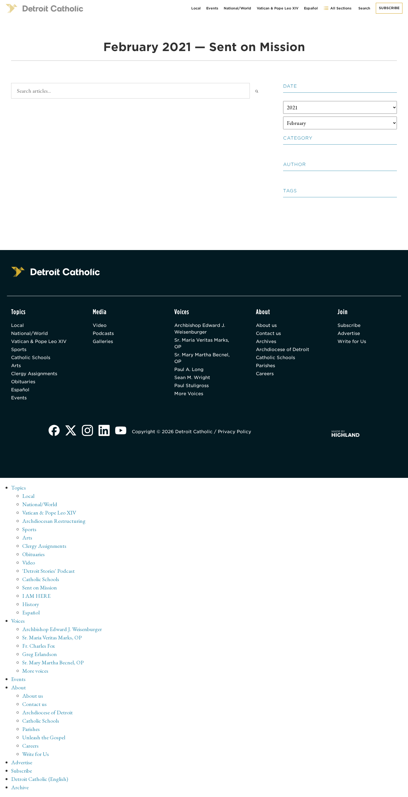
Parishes (265, 365)
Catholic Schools (30, 357)
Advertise (349, 333)
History (30, 604)
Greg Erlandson (39, 654)
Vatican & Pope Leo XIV (277, 8)
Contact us (268, 333)
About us (266, 325)
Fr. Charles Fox (38, 645)
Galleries (103, 341)
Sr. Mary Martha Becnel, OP (202, 358)
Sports (18, 349)
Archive (20, 787)
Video (100, 325)
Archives (266, 341)
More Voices (188, 393)
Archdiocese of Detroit (282, 349)
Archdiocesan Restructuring (53, 520)
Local (196, 8)
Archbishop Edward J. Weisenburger (199, 329)
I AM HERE (36, 595)
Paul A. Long (188, 369)
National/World (237, 8)
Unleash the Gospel (43, 737)
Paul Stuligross (191, 385)
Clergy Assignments (34, 373)
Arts (16, 365)
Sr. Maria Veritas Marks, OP (201, 343)
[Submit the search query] (257, 91)
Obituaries (23, 381)
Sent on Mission (39, 587)
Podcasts (103, 333)
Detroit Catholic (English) (39, 779)
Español (311, 8)
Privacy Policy (234, 431)
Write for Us (352, 341)
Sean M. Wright (192, 377)
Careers (265, 373)
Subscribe (389, 8)
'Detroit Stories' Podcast (48, 570)
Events (212, 8)
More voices (35, 670)
